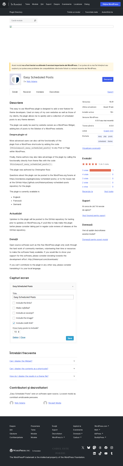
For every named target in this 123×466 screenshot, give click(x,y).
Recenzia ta (87, 191)
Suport (110, 92)
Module (34, 434)
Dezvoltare (54, 92)
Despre (12, 426)
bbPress (99, 434)
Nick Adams (32, 81)
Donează (78, 434)
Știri (11, 430)
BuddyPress (100, 437)
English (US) (108, 131)
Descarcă (108, 79)
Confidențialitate (16, 437)
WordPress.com (102, 426)
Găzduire (13, 434)
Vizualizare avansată (91, 148)
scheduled (102, 141)
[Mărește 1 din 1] (74, 285)
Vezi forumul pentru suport (93, 215)
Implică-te (77, 426)
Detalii (15, 92)
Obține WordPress (110, 4)
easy (100, 136)
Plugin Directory (16, 12)
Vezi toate (108, 191)
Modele (34, 437)
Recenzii (27, 92)
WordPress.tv (58, 437)
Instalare (40, 92)
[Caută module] (35, 20)
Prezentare (35, 426)
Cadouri (77, 437)
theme (110, 141)
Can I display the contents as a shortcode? (29, 369)
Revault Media (54, 403)
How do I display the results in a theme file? (29, 376)
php (105, 136)
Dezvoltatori (57, 434)
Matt (97, 430)
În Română (36, 451)
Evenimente (78, 430)
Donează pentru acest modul (95, 239)
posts (110, 136)
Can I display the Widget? (21, 361)
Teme (33, 430)
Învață (54, 426)
